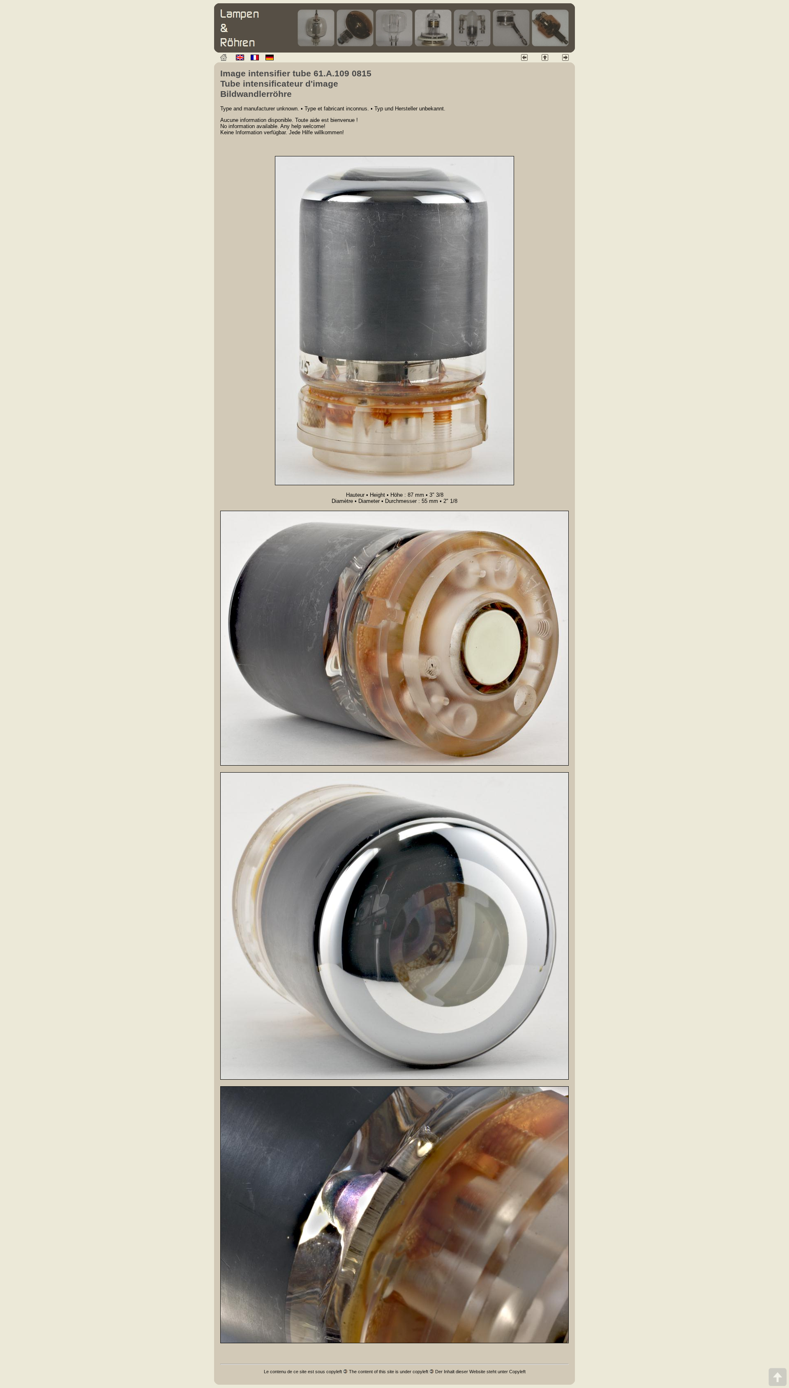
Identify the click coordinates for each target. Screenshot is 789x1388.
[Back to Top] (777, 1376)
